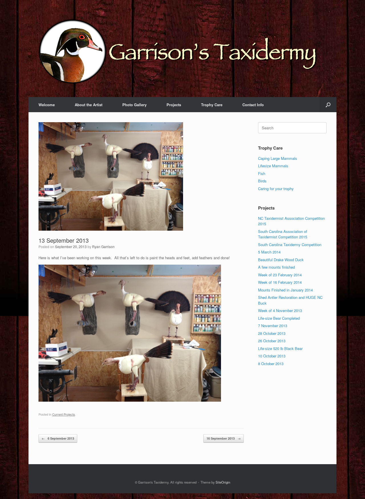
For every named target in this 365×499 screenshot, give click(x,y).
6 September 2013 (58, 438)
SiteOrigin (223, 482)
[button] (328, 104)
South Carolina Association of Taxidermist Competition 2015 (282, 234)
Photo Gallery (134, 104)
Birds (262, 181)
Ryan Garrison (103, 246)
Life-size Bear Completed (279, 318)
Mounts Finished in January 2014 (285, 290)
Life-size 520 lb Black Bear (280, 348)
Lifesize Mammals (273, 165)
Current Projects (63, 414)
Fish (261, 173)
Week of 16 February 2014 (280, 282)
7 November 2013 (272, 325)
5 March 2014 (269, 252)
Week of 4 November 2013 (280, 310)
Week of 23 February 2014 (280, 274)
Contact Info (253, 104)
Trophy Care (211, 104)
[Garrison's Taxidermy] (181, 51)
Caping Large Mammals (277, 158)
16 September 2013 (223, 438)
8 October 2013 (270, 363)
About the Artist (88, 104)
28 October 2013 (271, 333)
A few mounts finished (276, 267)
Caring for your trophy (276, 188)
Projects (174, 104)
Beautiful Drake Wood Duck (281, 259)
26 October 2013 (271, 340)
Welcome (46, 104)
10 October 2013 (271, 356)
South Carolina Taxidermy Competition (289, 244)
